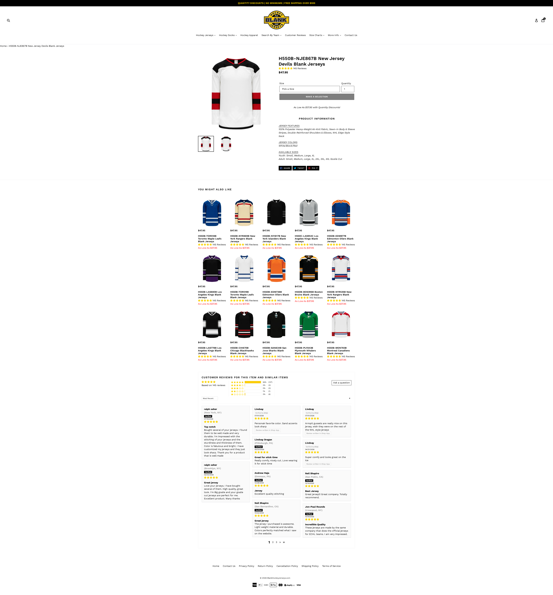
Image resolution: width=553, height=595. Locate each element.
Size (281, 83)
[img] (225, 421)
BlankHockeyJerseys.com (278, 578)
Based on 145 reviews (213, 385)
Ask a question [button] (341, 382)
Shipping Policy (310, 566)
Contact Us (351, 35)
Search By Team (271, 35)
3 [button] (276, 542)
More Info (334, 35)
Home (3, 46)
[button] (286, 68)
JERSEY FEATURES (289, 125)
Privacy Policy (246, 566)
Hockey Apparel (249, 35)
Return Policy (265, 566)
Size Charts (316, 35)
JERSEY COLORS (288, 142)
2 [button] (272, 542)
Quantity (346, 83)
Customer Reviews (295, 35)
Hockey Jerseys (205, 35)
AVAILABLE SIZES (288, 152)
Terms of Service (331, 566)
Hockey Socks (227, 35)
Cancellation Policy (287, 566)
